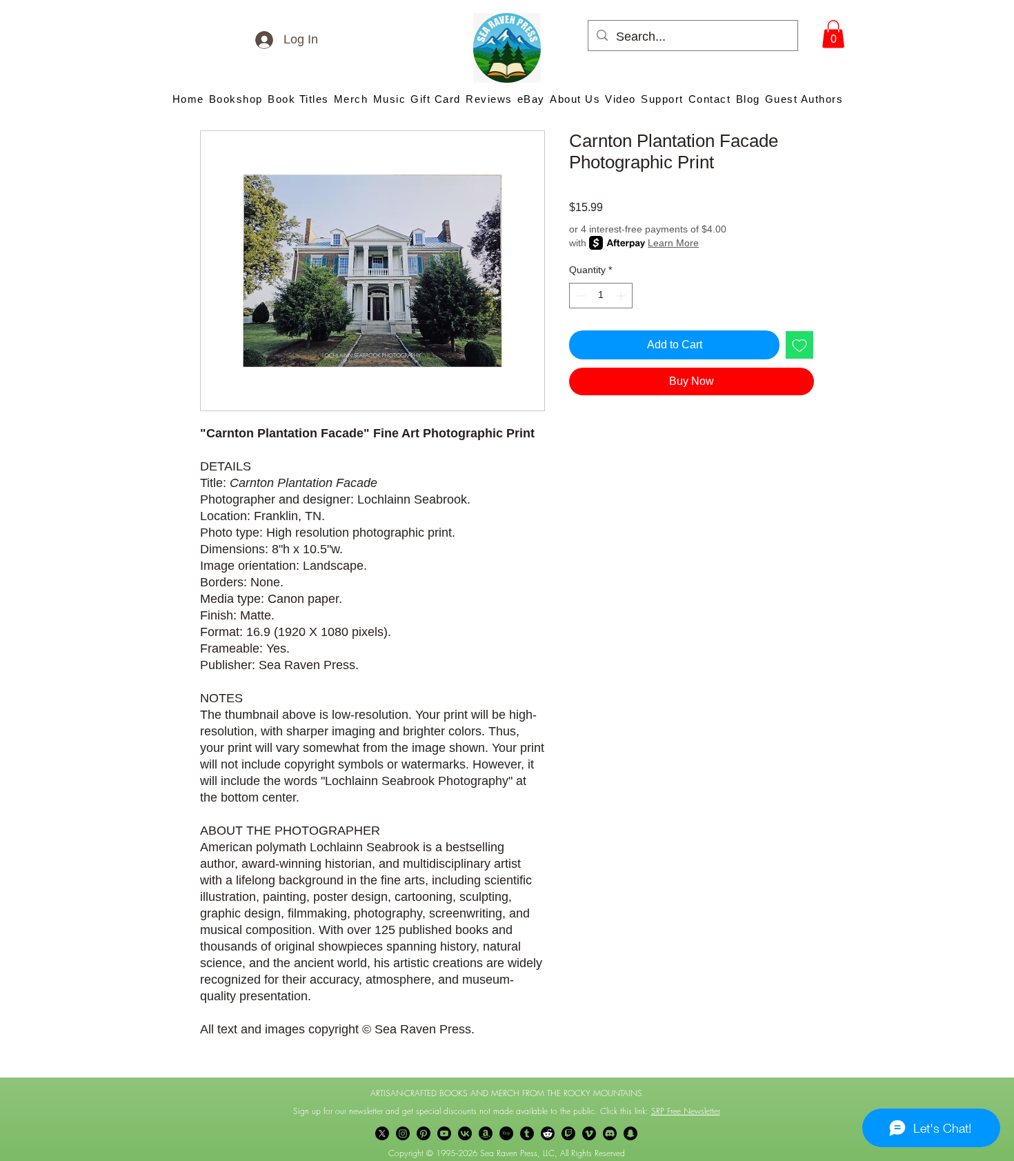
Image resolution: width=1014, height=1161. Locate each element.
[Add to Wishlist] (799, 344)
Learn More (673, 242)
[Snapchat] (630, 1133)
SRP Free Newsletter (685, 1111)
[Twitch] (568, 1133)
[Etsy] (506, 1133)
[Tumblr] (527, 1133)
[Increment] (621, 296)
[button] (833, 34)
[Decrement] (579, 296)
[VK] (465, 1133)
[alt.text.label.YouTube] (444, 1133)
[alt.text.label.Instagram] (403, 1133)
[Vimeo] (589, 1133)
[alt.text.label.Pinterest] (423, 1133)
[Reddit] (548, 1133)
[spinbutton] (600, 296)
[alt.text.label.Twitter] (382, 1133)
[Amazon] (486, 1133)
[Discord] (610, 1133)
